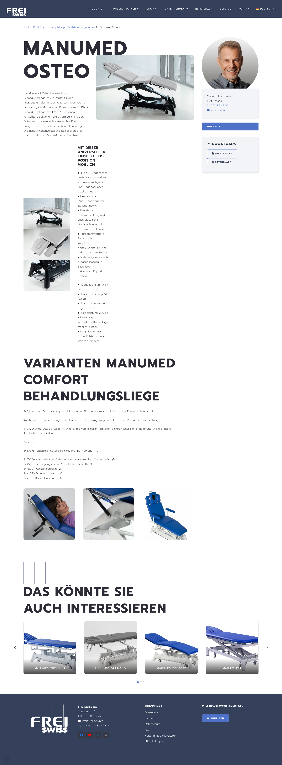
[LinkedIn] (98, 735)
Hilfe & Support (154, 741)
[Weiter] (267, 647)
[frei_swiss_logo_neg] (16, 8)
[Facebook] (81, 735)
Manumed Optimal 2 (50, 668)
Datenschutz (152, 724)
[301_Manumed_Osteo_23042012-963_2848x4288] (109, 514)
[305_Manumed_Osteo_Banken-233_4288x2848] (49, 514)
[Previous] (15, 647)
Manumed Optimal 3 (110, 668)
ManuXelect (232, 668)
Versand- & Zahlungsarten (161, 736)
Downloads (151, 712)
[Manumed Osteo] (145, 57)
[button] (105, 8)
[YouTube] (89, 735)
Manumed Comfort (171, 668)
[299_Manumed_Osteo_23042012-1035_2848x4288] (168, 514)
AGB (147, 730)
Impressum (151, 718)
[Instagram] (106, 735)
